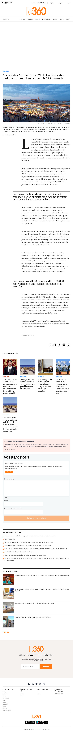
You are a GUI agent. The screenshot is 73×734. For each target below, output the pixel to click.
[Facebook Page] (29, 684)
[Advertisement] (36, 43)
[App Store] (30, 722)
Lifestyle (5, 708)
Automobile (5, 704)
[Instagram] (44, 684)
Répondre (9, 472)
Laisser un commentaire (36, 518)
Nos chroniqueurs (7, 710)
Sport (67, 19)
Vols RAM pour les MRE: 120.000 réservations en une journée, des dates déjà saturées (38, 283)
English (52, 3)
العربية (68, 3)
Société (38, 19)
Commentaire (9, 479)
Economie (30, 19)
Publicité (22, 694)
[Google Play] (42, 722)
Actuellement (6, 19)
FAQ (38, 692)
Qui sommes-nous (24, 692)
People (4, 706)
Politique (22, 19)
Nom (6, 501)
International (46, 19)
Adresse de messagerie (13, 508)
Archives (22, 696)
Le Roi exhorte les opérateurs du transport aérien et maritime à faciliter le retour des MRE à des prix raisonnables (40, 197)
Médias (61, 19)
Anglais (60, 3)
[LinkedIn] (40, 684)
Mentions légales (58, 693)
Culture (55, 19)
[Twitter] (33, 684)
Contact (39, 694)
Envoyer (46, 666)
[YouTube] (36, 684)
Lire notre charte (9, 450)
